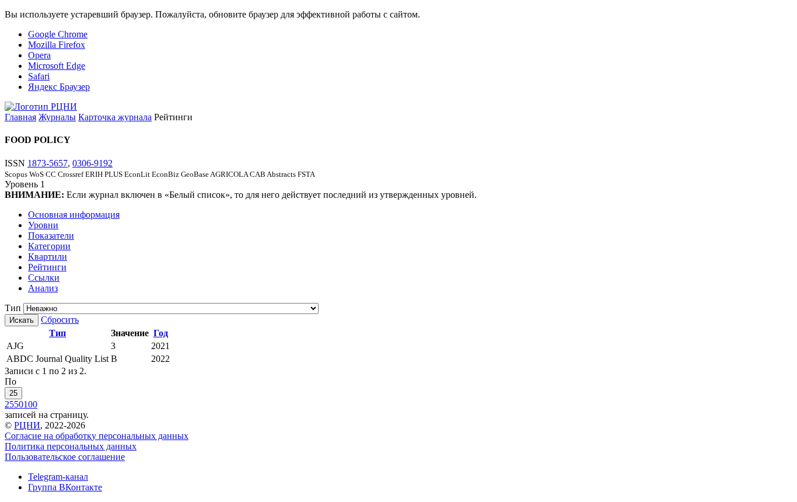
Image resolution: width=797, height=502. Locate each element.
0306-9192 (92, 163)
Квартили (47, 257)
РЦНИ (27, 425)
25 (13, 393)
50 (18, 404)
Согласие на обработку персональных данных (96, 436)
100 (30, 404)
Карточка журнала (115, 117)
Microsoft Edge (56, 66)
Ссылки (44, 278)
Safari (39, 76)
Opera (39, 55)
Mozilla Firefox (56, 45)
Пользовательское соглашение (65, 457)
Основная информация (74, 214)
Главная (20, 117)
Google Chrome (58, 34)
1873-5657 (47, 163)
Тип (13, 308)
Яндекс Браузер (59, 87)
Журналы (57, 117)
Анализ (43, 288)
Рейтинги (47, 267)
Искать (21, 320)
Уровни (43, 225)
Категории (49, 246)
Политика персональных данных (71, 446)
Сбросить (60, 320)
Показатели (51, 235)
